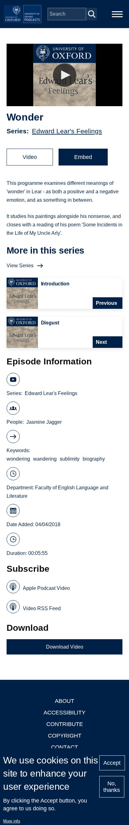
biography (94, 459)
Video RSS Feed (42, 608)
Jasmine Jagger (44, 422)
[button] (64, 75)
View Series (20, 265)
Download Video (64, 647)
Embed (83, 157)
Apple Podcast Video (46, 588)
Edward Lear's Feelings (67, 131)
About (64, 701)
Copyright (64, 736)
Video (30, 157)
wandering (45, 459)
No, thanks (111, 786)
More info (11, 821)
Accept (112, 763)
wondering (18, 459)
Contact (64, 747)
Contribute (64, 724)
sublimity (70, 459)
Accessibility (64, 712)
